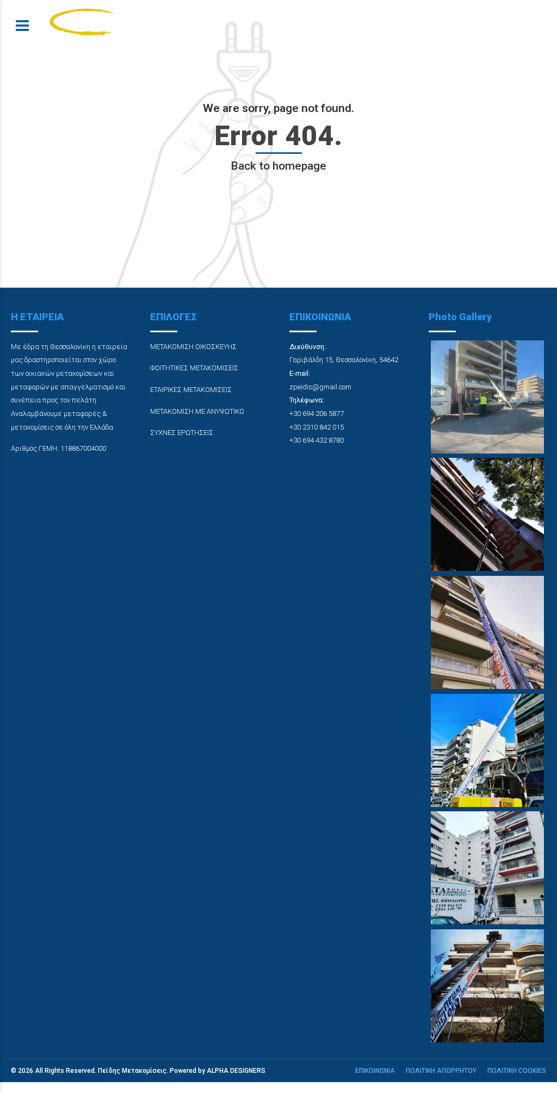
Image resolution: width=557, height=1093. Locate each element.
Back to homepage (278, 165)
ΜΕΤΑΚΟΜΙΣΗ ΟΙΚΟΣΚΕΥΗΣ (193, 347)
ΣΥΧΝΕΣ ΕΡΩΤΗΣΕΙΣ (181, 432)
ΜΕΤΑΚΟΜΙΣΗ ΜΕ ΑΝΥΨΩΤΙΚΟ (197, 411)
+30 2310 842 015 (316, 427)
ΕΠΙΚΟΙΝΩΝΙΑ (375, 1071)
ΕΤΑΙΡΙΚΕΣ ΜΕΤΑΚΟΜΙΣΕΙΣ (191, 390)
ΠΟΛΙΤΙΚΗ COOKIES (516, 1071)
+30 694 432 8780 (316, 440)
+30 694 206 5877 (316, 413)
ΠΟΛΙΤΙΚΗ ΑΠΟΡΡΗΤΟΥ (441, 1071)
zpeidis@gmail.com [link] (320, 387)
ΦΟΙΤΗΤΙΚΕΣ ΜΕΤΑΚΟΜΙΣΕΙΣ (194, 368)
